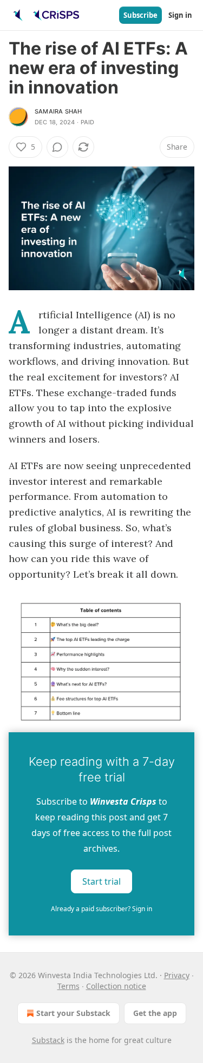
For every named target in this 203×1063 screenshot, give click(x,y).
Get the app (155, 1013)
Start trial (101, 881)
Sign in (180, 15)
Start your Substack (73, 1013)
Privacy (176, 975)
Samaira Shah (58, 111)
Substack (48, 1040)
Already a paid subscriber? (101, 908)
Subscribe (140, 15)
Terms (68, 986)
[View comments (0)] (57, 147)
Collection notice (116, 986)
